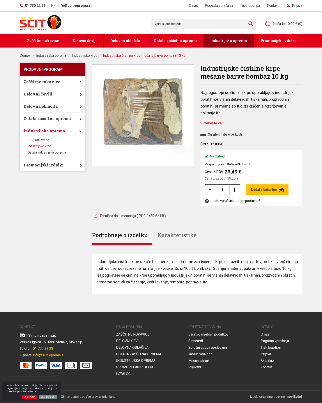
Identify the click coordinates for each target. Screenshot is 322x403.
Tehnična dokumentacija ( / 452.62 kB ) (133, 216)
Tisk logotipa (250, 6)
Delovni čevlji (85, 40)
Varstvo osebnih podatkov (208, 334)
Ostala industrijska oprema (47, 152)
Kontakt (273, 6)
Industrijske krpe (84, 55)
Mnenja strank (199, 361)
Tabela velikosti (200, 354)
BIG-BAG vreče (38, 140)
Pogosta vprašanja (219, 6)
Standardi (195, 341)
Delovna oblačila (125, 40)
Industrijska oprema (229, 40)
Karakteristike (176, 235)
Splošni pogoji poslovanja (207, 347)
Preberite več (212, 123)
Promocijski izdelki (278, 40)
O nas (193, 6)
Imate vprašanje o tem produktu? (235, 201)
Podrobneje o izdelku (120, 235)
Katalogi (124, 374)
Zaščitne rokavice (43, 40)
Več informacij (48, 397)
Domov (25, 55)
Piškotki (194, 367)
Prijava (296, 6)
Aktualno (267, 361)
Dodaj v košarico (264, 190)
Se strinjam (29, 397)
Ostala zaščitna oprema (175, 40)
